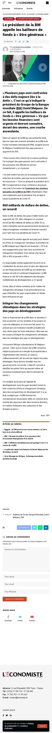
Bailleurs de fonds (20, 515)
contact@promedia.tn (18, 698)
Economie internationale (28, 19)
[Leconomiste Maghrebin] (26, 3)
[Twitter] (20, 618)
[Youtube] (32, 618)
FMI (22, 517)
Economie (9, 19)
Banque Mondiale (36, 515)
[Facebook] (8, 618)
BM (19, 108)
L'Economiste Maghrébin (22, 47)
